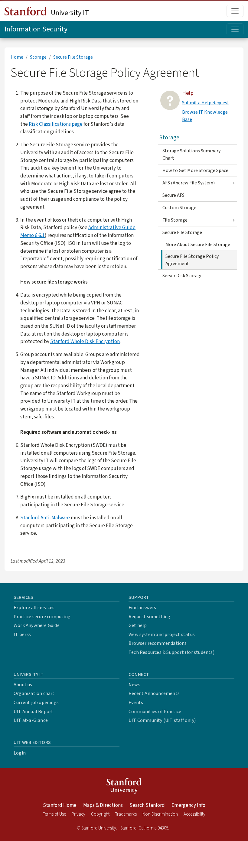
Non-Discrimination (160, 814)
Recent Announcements (154, 693)
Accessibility (194, 814)
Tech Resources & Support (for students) (171, 652)
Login (20, 753)
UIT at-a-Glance (31, 720)
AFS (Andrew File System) (188, 183)
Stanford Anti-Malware (45, 517)
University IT (69, 13)
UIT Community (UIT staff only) (162, 720)
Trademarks (126, 814)
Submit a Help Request (205, 102)
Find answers (142, 607)
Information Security (36, 29)
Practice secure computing (42, 616)
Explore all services (34, 607)
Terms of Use (54, 814)
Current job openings (36, 702)
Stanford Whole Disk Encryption (85, 341)
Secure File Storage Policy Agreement (192, 260)
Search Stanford (147, 805)
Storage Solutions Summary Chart (191, 154)
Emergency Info (188, 805)
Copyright (100, 814)
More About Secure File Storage (197, 244)
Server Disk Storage (182, 275)
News (134, 684)
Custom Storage (179, 207)
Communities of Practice (155, 711)
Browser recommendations (158, 643)
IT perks (22, 634)
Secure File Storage (73, 57)
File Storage (175, 220)
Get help (138, 625)
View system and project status (162, 634)
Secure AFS (173, 195)
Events (136, 702)
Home (17, 57)
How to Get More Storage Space (195, 170)
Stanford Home (60, 805)
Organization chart (34, 693)
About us (23, 684)
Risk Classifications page (56, 124)
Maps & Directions (103, 805)
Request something (149, 616)
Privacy (78, 814)
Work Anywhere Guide (37, 625)
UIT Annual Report (33, 711)
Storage (38, 57)
